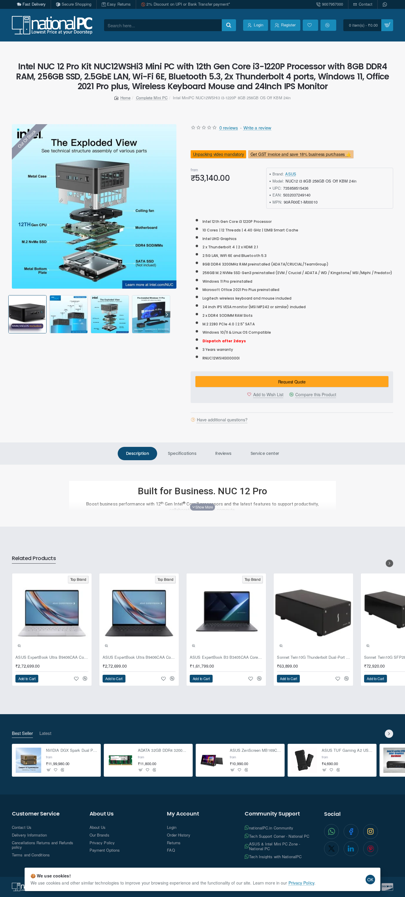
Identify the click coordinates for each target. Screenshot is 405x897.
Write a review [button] (257, 127)
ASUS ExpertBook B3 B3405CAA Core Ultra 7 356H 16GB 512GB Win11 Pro (226, 657)
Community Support (272, 814)
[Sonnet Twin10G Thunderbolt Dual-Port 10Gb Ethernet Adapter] (313, 613)
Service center (265, 453)
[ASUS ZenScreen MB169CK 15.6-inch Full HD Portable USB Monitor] (212, 760)
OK (370, 879)
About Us (102, 814)
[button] (9, 314)
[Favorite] (310, 25)
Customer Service (36, 814)
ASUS (290, 174)
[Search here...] (229, 25)
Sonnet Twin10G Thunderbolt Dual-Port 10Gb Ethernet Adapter (313, 657)
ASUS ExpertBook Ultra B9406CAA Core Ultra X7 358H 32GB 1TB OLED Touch (51, 657)
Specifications (182, 453)
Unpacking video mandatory (218, 154)
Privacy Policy (301, 883)
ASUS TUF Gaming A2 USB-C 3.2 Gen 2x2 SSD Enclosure (347, 750)
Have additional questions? (222, 420)
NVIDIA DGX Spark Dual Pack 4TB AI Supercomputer (71, 750)
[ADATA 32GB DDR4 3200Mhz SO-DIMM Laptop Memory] (120, 760)
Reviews (223, 453)
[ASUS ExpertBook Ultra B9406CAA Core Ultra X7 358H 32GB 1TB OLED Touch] (52, 613)
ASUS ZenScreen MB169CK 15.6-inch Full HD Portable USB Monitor (255, 750)
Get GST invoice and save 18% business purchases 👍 (301, 154)
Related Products (34, 558)
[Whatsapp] (385, 4)
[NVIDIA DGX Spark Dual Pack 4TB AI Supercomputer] (28, 760)
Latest (45, 733)
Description (137, 453)
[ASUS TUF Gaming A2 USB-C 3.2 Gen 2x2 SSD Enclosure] (304, 760)
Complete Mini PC (152, 97)
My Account (183, 814)
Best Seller (22, 733)
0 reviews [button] (228, 127)
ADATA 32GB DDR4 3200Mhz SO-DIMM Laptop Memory (163, 750)
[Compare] (328, 25)
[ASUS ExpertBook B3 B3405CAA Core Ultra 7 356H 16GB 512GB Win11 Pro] (226, 613)
